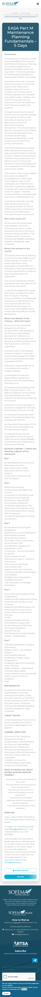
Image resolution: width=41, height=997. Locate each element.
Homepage (14, 13)
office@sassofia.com (18, 829)
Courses (36, 15)
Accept (6, 993)
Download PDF (21, 870)
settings (24, 989)
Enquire (20, 877)
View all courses (25, 13)
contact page (16, 922)
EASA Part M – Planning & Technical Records (18, 15)
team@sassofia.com (21, 934)
